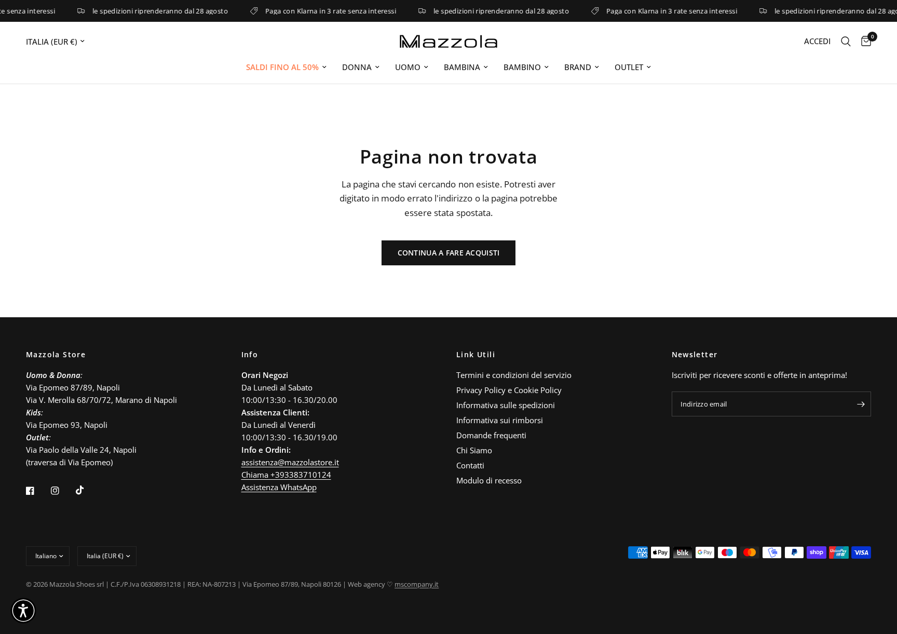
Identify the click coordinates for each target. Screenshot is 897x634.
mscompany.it (417, 584)
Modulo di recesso (489, 480)
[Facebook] (37, 490)
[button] (23, 611)
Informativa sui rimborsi (499, 420)
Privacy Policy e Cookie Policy (509, 390)
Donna (357, 67)
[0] (863, 41)
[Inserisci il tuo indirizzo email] (860, 404)
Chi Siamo (474, 450)
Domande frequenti (491, 435)
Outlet (629, 67)
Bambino (522, 67)
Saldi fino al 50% (282, 67)
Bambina (462, 67)
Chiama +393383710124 (286, 474)
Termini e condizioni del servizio (514, 375)
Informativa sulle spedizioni (505, 405)
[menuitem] (286, 67)
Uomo (407, 67)
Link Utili (475, 354)
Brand (577, 67)
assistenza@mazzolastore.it (290, 462)
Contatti (470, 465)
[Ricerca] (846, 41)
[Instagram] (62, 490)
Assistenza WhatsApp (279, 487)
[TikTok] (87, 490)
